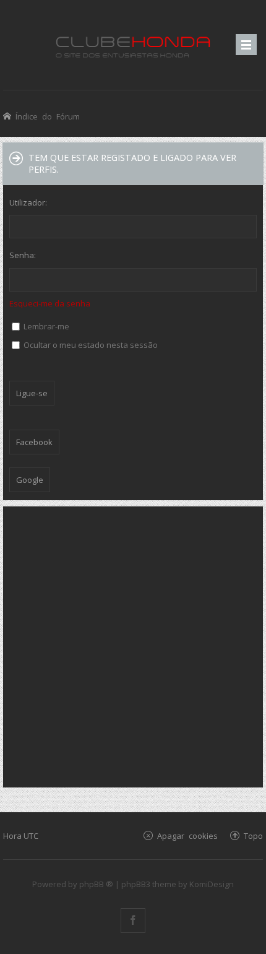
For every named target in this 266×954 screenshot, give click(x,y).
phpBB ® (96, 884)
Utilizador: (28, 202)
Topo (253, 835)
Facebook (34, 442)
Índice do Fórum (47, 116)
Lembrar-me (45, 326)
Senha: (22, 255)
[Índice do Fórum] (133, 45)
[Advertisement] (133, 646)
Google (29, 479)
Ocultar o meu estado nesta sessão (90, 344)
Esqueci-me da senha (49, 303)
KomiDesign (211, 884)
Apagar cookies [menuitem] (187, 835)
